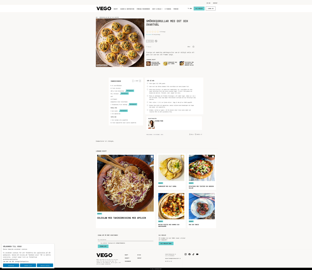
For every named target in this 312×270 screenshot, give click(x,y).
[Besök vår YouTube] (197, 254)
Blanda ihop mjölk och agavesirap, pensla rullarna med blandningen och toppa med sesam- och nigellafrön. (171, 106)
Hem (97, 17)
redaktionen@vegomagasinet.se (173, 258)
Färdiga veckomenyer (143, 9)
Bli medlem (199, 8)
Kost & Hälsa (156, 9)
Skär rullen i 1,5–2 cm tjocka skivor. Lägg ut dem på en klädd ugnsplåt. (171, 102)
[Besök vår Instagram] (186, 254)
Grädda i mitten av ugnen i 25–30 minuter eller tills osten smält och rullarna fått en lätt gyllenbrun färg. (170, 110)
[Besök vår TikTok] (193, 254)
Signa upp (103, 246)
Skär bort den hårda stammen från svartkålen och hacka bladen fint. (169, 86)
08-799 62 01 (168, 261)
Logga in (210, 8)
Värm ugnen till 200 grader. (157, 83)
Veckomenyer (128, 261)
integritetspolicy (120, 243)
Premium (176, 9)
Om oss (208, 3)
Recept (116, 9)
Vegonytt (127, 258)
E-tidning (168, 9)
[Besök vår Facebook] (189, 254)
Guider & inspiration (127, 9)
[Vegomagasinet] (104, 8)
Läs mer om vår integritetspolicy (16, 261)
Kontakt (215, 3)
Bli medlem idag (166, 243)
